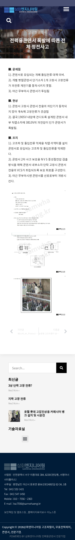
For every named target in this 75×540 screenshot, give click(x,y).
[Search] (61, 368)
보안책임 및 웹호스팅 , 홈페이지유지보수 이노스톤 (30, 512)
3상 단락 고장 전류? (20, 386)
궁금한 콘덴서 (37, 32)
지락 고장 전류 (17, 399)
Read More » (14, 390)
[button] (66, 9)
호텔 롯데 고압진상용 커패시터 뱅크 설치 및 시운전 (44, 413)
